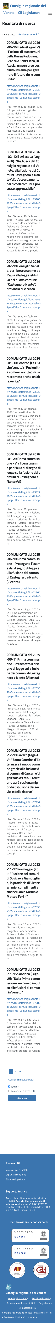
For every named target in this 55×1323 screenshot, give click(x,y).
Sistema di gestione (15, 1179)
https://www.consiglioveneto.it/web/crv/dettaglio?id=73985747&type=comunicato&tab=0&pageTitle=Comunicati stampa (23, 303)
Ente (6, 1149)
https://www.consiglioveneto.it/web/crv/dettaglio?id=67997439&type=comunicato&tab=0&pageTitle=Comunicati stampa (23, 806)
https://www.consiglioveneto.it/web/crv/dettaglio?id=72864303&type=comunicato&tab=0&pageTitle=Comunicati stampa (23, 596)
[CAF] (41, 1270)
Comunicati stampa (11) (22, 1091)
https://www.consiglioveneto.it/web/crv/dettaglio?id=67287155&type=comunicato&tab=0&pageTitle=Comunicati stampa (23, 1007)
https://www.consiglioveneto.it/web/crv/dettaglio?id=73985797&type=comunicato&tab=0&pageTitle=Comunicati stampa (23, 203)
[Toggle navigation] (50, 13)
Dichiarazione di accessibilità (20, 1303)
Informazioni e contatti (17, 1170)
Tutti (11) (15, 1086)
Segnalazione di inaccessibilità (35, 1305)
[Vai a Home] (6, 6)
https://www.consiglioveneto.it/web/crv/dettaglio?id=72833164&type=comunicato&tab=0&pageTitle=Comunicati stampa (23, 692)
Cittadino (8, 1135)
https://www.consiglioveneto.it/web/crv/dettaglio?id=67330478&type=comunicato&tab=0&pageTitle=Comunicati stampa (23, 911)
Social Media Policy (41, 1298)
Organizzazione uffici (16, 1174)
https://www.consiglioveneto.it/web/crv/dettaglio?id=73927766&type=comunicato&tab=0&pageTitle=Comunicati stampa (23, 496)
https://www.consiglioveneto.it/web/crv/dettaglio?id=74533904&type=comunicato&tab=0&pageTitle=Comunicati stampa (23, 94)
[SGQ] (29, 1235)
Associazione (10, 1144)
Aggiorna (22, 1098)
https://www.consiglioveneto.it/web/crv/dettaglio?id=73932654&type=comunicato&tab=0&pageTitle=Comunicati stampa (23, 396)
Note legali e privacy (18, 1298)
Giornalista (9, 1139)
